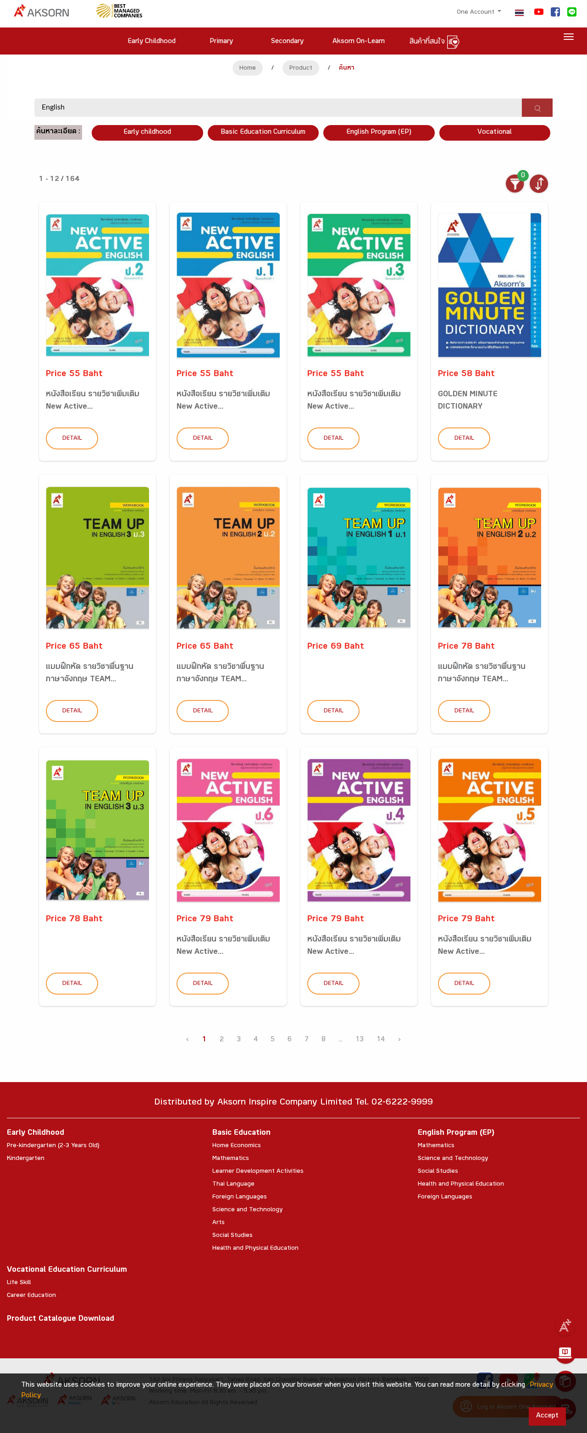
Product (300, 68)
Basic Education (241, 1133)
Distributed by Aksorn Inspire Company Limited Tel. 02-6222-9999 (293, 1103)
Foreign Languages (239, 1197)
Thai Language (233, 1184)
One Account (476, 13)
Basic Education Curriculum (263, 133)
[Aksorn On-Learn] (565, 1353)
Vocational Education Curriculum (67, 1270)
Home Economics (236, 1146)
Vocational (494, 133)
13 (359, 1040)
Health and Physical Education (255, 1249)
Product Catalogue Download (60, 1319)
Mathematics (230, 1159)
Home (247, 68)
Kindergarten (25, 1159)
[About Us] (565, 1325)
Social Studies (232, 1236)
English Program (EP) (378, 133)
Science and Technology (247, 1210)
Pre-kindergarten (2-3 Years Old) (53, 1146)
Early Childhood (35, 1133)
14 (381, 1040)
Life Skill (19, 1283)
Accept (547, 1416)
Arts (218, 1223)
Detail (72, 439)
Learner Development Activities (258, 1172)
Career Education (31, 1296)
